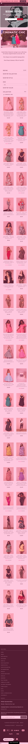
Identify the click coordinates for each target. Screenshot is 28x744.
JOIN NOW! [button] (20, 19)
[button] (26, 8)
